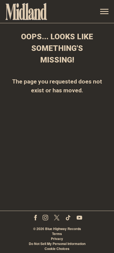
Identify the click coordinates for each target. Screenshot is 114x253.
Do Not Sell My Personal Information (57, 243)
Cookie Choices (57, 248)
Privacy (57, 238)
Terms (57, 233)
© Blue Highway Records (57, 228)
